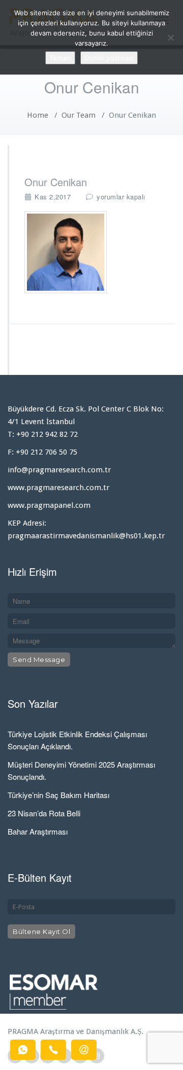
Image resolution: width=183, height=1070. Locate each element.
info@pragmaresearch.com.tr (59, 469)
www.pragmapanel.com (49, 505)
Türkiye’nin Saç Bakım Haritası (58, 794)
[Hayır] (170, 37)
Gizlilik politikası (109, 58)
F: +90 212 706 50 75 (42, 452)
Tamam (60, 58)
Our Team (79, 115)
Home (37, 115)
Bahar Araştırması (38, 831)
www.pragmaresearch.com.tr (58, 487)
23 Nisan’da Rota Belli (44, 813)
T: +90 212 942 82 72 (43, 434)
